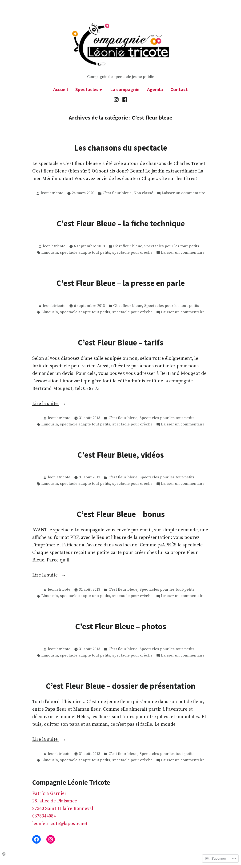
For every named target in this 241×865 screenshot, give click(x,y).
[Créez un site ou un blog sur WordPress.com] (3, 854)
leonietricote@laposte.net (60, 824)
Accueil (60, 89)
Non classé (143, 193)
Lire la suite (45, 404)
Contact (179, 89)
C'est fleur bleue (117, 193)
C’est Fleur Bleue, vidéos (120, 455)
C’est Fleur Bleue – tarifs (120, 342)
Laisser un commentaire (183, 193)
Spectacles (86, 89)
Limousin (49, 252)
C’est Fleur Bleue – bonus (120, 514)
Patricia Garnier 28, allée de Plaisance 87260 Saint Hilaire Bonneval (62, 801)
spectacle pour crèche (132, 252)
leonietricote (52, 193)
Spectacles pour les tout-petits (171, 246)
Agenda (155, 89)
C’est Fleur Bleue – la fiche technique (120, 223)
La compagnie (125, 89)
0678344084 (44, 816)
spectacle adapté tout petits (85, 252)
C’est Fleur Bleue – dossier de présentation (120, 686)
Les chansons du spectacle (120, 148)
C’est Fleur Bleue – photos (120, 626)
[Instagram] (116, 99)
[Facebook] (124, 99)
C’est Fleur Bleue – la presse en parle (120, 283)
